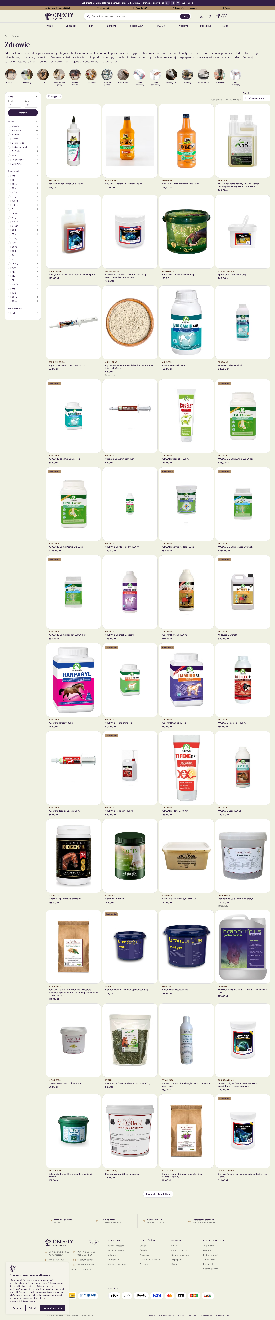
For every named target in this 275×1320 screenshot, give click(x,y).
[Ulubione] (209, 16)
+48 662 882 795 (56, 1259)
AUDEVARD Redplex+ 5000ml (119, 810)
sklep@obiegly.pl (85, 1259)
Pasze (49, 26)
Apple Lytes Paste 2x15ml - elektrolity (67, 365)
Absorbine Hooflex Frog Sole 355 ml (66, 183)
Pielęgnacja (136, 26)
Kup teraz (186, 3)
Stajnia (161, 26)
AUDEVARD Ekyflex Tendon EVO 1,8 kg (236, 546)
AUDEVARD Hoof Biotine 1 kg (118, 722)
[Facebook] (90, 1242)
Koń (91, 26)
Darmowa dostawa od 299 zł (59, 8)
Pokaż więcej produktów (158, 1194)
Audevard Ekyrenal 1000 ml (174, 634)
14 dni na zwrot (103, 8)
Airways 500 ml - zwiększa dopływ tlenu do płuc (72, 274)
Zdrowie (111, 26)
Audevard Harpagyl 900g (61, 722)
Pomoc (227, 8)
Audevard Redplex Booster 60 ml (64, 810)
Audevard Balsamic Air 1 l (230, 365)
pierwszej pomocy (140, 57)
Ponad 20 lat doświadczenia (186, 8)
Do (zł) (27, 101)
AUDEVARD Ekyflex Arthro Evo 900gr (235, 458)
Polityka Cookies (28, 1301)
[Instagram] (96, 1242)
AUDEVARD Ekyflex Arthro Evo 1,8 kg (66, 546)
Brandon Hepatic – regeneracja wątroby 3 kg (126, 989)
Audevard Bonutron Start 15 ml (120, 458)
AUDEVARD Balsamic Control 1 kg (64, 458)
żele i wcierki (63, 57)
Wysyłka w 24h (142, 8)
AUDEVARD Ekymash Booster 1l (120, 634)
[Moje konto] (201, 16)
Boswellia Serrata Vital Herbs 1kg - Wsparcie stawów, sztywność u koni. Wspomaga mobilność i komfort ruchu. (73, 992)
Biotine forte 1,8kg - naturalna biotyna (236, 898)
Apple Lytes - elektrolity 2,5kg (232, 274)
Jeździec (71, 26)
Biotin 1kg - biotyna (114, 898)
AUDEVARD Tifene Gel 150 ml (175, 810)
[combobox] (135, 16)
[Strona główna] (6, 36)
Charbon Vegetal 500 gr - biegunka (122, 1174)
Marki (225, 26)
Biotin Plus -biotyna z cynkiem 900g (179, 898)
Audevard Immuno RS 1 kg (174, 722)
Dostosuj (17, 1308)
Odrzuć (32, 1308)
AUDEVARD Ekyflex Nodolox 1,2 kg (178, 546)
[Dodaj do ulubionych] (96, 108)
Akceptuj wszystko (52, 1308)
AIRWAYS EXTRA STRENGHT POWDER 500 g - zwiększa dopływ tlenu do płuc (126, 276)
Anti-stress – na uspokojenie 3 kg (178, 274)
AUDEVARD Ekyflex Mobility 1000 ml (122, 546)
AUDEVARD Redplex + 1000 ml (232, 722)
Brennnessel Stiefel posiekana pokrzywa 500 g (127, 1083)
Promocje (205, 26)
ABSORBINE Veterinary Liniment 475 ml (123, 183)
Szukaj (185, 16)
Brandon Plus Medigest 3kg (175, 989)
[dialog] (37, 1288)
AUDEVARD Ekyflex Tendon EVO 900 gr (67, 634)
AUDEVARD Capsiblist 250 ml (175, 458)
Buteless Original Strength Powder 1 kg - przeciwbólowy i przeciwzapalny (237, 1084)
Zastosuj (23, 112)
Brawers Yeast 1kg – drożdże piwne (65, 1083)
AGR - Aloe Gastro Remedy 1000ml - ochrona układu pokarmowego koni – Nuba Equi (239, 185)
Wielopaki (184, 26)
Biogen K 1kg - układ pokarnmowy (65, 898)
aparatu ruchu (208, 53)
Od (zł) (11, 101)
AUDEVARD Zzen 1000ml (229, 810)
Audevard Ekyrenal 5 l (228, 634)
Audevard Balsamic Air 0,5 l (174, 365)
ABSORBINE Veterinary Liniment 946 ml (180, 183)
